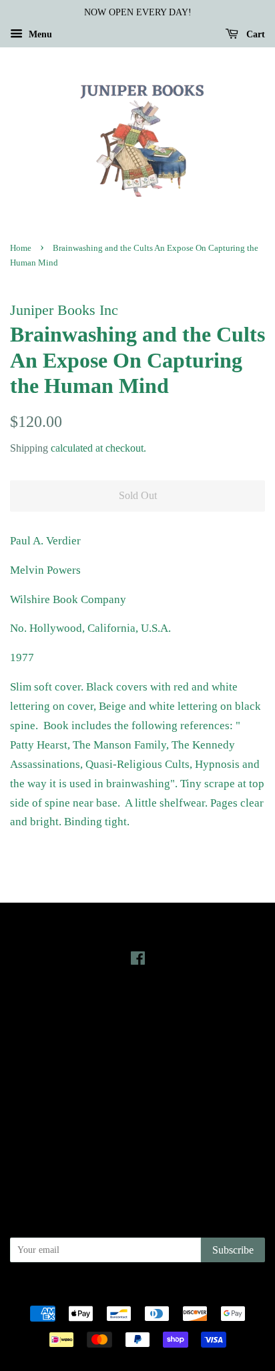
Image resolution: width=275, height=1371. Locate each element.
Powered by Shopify (211, 1291)
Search (137, 1081)
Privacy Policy (138, 1100)
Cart (254, 34)
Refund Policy (138, 1118)
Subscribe (233, 1250)
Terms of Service (137, 1137)
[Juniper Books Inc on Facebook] (138, 960)
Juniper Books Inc (133, 1291)
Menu (39, 34)
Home (20, 248)
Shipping (29, 448)
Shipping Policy (137, 1156)
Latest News (138, 1007)
